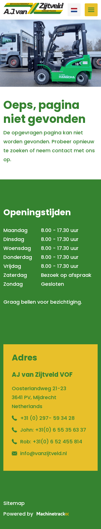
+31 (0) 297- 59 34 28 (47, 418)
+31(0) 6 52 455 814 (57, 441)
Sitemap (14, 503)
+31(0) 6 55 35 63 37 (60, 429)
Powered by (18, 513)
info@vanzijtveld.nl (43, 453)
